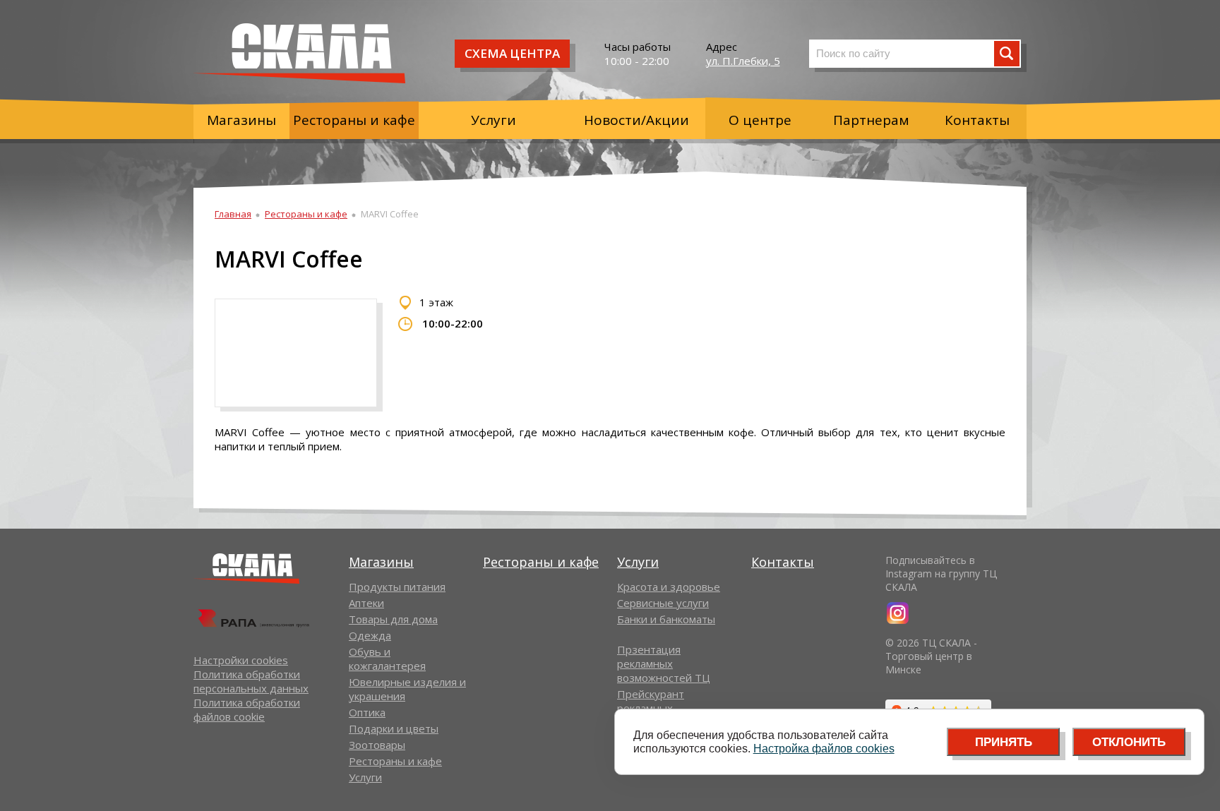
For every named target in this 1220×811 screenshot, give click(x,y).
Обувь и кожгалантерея (387, 658)
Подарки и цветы (393, 728)
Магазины (241, 120)
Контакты (977, 120)
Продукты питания (397, 586)
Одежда (370, 635)
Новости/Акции (636, 120)
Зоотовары (377, 745)
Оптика (367, 712)
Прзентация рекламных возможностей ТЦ (663, 663)
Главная (233, 214)
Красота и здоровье (668, 586)
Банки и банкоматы (666, 619)
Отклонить (1129, 742)
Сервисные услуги (663, 603)
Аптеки (366, 603)
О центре (760, 120)
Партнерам (871, 120)
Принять (1003, 742)
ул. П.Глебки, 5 (743, 61)
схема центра (512, 53)
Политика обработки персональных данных (251, 681)
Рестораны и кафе (354, 120)
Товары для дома (393, 619)
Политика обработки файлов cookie (246, 709)
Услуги (493, 120)
